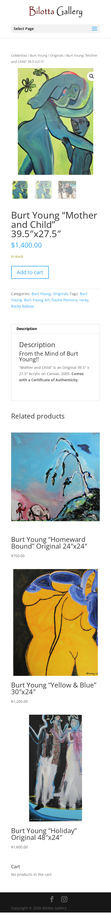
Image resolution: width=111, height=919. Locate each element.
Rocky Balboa (22, 306)
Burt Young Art (37, 299)
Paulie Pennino (64, 299)
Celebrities (19, 55)
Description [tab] (27, 328)
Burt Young (38, 55)
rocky (84, 299)
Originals (57, 55)
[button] (91, 76)
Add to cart (30, 272)
